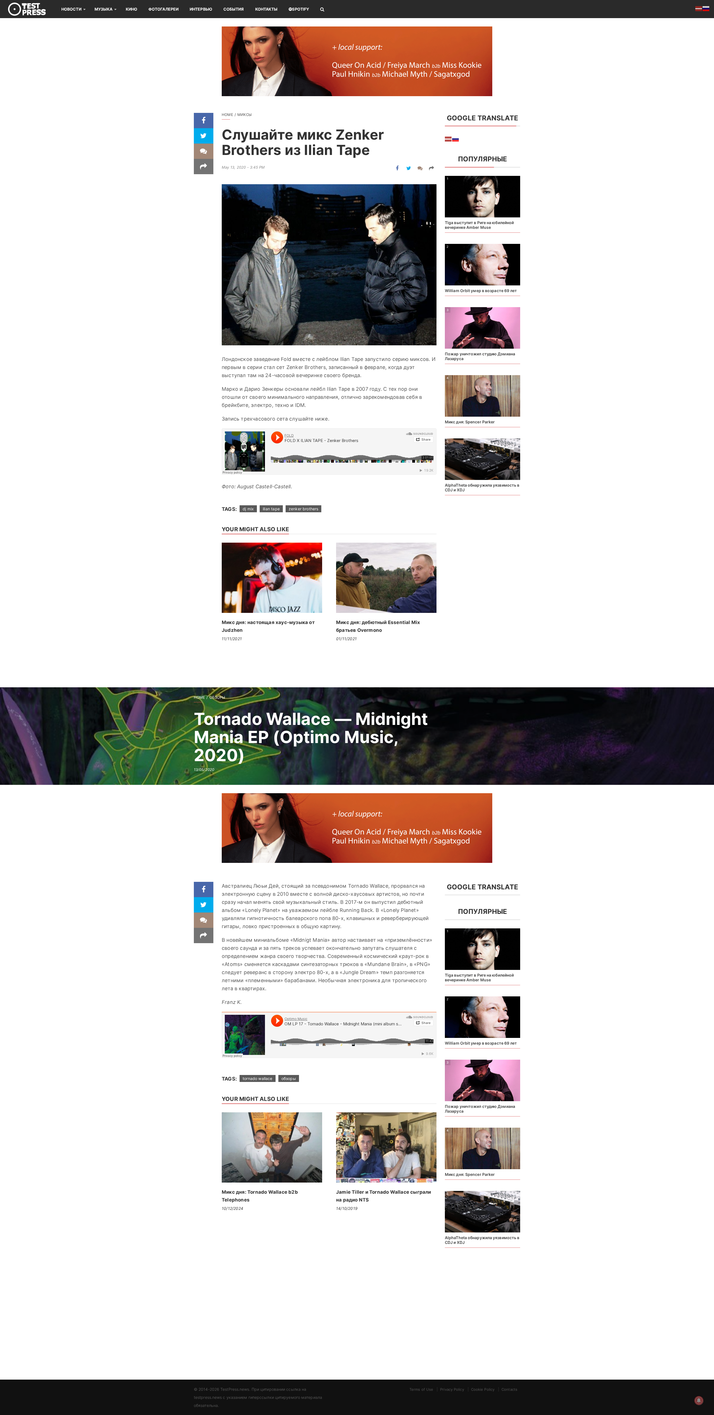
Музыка (104, 9)
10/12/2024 (232, 1208)
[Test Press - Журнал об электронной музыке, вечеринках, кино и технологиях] (31, 9)
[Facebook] (203, 120)
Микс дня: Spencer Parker (470, 421)
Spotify (300, 9)
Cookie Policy (483, 1389)
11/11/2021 (232, 638)
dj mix (248, 508)
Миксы (244, 114)
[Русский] (455, 138)
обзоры (288, 1078)
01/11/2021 (346, 638)
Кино (131, 9)
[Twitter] (203, 136)
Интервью (201, 9)
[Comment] (203, 151)
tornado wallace (257, 1078)
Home (227, 114)
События (233, 9)
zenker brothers (304, 508)
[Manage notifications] (698, 1400)
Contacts (509, 1389)
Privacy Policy (452, 1389)
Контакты (266, 9)
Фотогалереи (163, 9)
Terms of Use (421, 1389)
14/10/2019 (347, 1208)
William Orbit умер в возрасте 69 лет (481, 290)
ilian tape (271, 508)
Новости (71, 9)
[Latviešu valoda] (448, 138)
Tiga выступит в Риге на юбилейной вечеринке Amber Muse (479, 225)
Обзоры (217, 697)
